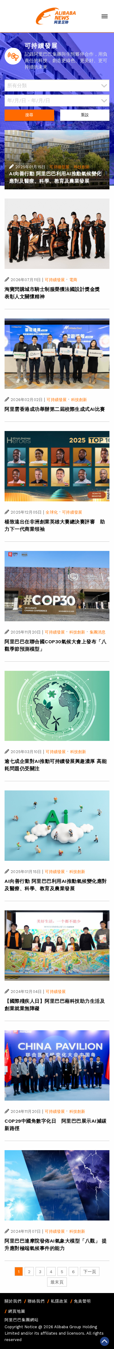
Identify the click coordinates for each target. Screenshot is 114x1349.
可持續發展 (59, 167)
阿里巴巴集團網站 (22, 1319)
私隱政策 (59, 1301)
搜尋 (29, 115)
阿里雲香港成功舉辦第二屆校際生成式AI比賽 (55, 409)
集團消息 (98, 632)
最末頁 (56, 1282)
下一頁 (89, 1271)
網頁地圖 (16, 1311)
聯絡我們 (36, 1301)
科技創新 (82, 167)
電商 (73, 279)
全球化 (51, 512)
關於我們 (13, 1301)
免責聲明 (82, 1301)
